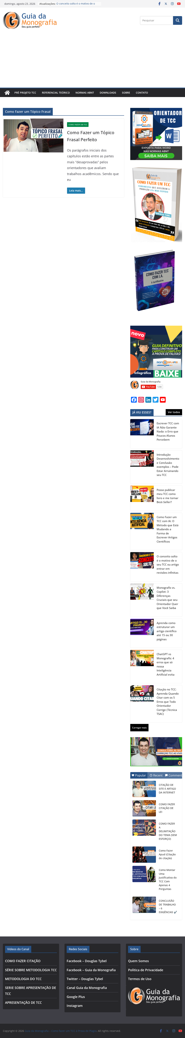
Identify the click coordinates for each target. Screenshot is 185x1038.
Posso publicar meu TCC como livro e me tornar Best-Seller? (167, 496)
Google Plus (76, 997)
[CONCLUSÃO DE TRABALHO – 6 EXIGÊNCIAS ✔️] (144, 905)
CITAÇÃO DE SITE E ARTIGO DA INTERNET (167, 788)
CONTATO (142, 92)
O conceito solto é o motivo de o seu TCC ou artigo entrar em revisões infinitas (168, 564)
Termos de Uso (139, 979)
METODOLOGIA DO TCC (23, 979)
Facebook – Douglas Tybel (87, 961)
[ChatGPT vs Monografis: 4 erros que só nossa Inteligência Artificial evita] (142, 666)
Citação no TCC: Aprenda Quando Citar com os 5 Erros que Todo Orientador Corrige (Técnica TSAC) (168, 702)
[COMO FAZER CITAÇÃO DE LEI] (144, 808)
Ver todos (174, 412)
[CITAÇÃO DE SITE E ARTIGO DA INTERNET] (144, 789)
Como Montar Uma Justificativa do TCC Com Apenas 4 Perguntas (168, 879)
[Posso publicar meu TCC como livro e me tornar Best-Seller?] (142, 498)
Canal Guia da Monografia (87, 988)
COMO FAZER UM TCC (77, 124)
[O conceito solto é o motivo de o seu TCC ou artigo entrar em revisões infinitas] (142, 566)
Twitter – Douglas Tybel (85, 979)
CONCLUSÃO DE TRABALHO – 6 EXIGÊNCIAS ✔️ (168, 906)
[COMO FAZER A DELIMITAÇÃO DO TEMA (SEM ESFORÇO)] (144, 828)
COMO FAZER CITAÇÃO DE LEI (167, 808)
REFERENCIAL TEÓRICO (56, 92)
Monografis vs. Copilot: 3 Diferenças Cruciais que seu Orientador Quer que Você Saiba (167, 598)
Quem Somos (138, 961)
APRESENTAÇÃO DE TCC (23, 1002)
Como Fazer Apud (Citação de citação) (167, 854)
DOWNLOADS (108, 92)
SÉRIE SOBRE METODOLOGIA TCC (31, 970)
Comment (175, 775)
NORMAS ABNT (85, 92)
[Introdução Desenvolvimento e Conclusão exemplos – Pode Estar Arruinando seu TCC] (142, 467)
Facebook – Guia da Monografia (91, 970)
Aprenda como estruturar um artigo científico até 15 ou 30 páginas (167, 631)
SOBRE (126, 92)
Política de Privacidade (145, 970)
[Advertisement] (92, 60)
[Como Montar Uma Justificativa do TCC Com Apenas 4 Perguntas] (144, 874)
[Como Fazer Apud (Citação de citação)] (144, 854)
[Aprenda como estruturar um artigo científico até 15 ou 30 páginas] (142, 633)
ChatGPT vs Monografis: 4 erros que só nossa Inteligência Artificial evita (166, 664)
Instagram (75, 1005)
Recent (158, 775)
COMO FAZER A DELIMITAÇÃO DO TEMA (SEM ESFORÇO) (168, 831)
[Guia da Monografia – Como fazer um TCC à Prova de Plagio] (7, 92)
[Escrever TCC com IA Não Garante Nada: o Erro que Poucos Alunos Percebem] (142, 433)
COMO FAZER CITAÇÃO (22, 961)
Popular (140, 775)
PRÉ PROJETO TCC (25, 92)
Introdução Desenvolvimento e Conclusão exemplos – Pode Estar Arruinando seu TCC (168, 465)
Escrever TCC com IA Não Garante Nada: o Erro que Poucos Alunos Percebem (168, 431)
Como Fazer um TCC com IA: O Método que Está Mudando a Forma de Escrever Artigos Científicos (167, 529)
